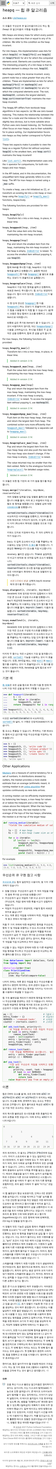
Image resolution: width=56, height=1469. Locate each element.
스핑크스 (23, 1466)
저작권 (18, 1427)
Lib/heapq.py (20, 18)
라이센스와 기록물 (35, 1444)
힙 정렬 (6, 685)
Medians (6, 772)
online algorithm (32, 786)
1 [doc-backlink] (3, 1384)
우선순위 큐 (8, 882)
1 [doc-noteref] (18, 1303)
